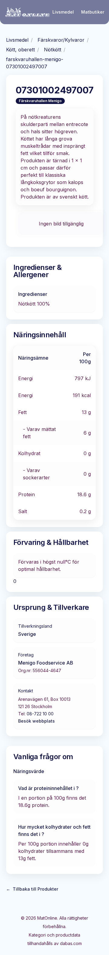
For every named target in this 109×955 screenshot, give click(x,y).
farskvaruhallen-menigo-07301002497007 (34, 63)
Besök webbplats (36, 721)
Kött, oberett (20, 50)
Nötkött (52, 50)
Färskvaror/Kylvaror (61, 40)
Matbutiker (92, 12)
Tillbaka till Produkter (32, 889)
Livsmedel (63, 12)
